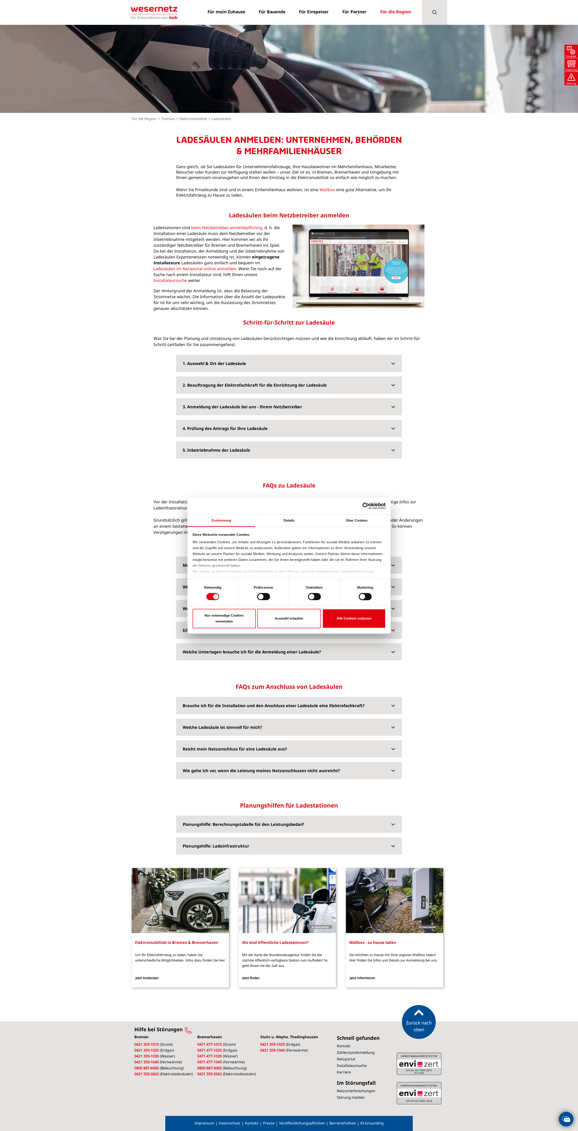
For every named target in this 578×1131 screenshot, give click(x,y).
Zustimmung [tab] (221, 520)
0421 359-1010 (146, 1044)
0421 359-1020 (146, 1050)
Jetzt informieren (362, 978)
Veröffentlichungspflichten (302, 1123)
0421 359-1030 (146, 1056)
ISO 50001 (419, 1063)
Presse (269, 1123)
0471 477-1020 (209, 1050)
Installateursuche (170, 280)
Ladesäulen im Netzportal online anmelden (195, 268)
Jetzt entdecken (147, 978)
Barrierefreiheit (342, 1123)
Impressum (204, 1123)
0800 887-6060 (146, 1068)
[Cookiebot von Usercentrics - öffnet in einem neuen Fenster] (366, 505)
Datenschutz (229, 1123)
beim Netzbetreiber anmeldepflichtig (226, 227)
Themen (168, 118)
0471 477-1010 (209, 1044)
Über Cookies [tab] (357, 520)
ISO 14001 (419, 1093)
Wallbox (327, 189)
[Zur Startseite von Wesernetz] (154, 12)
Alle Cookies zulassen (354, 618)
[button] (434, 12)
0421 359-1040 (146, 1061)
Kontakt (252, 1123)
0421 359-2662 (146, 1073)
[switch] (263, 596)
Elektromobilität (193, 118)
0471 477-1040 (209, 1061)
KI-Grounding (372, 1123)
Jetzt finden (251, 978)
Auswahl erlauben (289, 618)
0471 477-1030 (209, 1056)
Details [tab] (289, 520)
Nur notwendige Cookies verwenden (224, 618)
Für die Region (144, 118)
